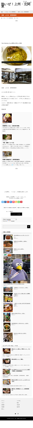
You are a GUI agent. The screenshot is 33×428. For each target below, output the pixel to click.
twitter (24, 2)
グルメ (3, 402)
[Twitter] (15, 413)
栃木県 (18, 406)
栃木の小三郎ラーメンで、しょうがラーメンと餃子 (21, 380)
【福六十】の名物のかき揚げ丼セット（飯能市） (9, 208)
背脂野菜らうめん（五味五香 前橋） (11, 125)
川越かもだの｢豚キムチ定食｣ (23, 207)
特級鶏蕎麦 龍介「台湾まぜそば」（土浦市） (20, 323)
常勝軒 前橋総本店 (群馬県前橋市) (11, 159)
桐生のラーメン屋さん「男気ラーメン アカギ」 (21, 349)
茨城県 (3, 406)
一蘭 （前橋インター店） (9, 142)
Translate (12, 221)
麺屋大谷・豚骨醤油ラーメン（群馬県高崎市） (20, 389)
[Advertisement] (16, 31)
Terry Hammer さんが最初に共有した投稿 (12, 43)
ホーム (3, 400)
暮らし (3, 409)
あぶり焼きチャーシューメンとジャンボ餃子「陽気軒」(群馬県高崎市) (21, 370)
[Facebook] (18, 413)
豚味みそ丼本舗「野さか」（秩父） (18, 313)
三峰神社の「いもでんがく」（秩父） (21, 287)
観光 (18, 402)
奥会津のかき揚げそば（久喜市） (20, 333)
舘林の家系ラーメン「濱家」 (18, 359)
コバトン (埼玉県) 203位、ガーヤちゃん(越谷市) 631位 (13, 283)
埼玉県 (18, 404)
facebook (26, 2)
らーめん (19, 400)
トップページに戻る (16, 214)
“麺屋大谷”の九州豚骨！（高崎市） (20, 241)
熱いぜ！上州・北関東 (15, 5)
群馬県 (3, 404)
